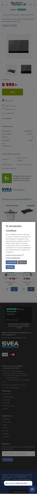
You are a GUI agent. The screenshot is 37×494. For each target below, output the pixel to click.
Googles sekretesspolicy (14, 255)
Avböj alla (10, 267)
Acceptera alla (11, 262)
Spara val (22, 262)
